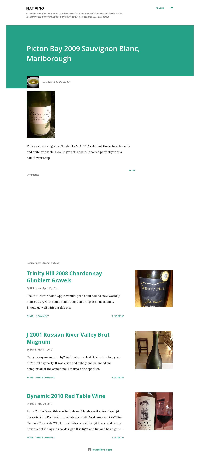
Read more (118, 316)
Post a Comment (45, 377)
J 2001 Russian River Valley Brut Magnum (68, 338)
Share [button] (132, 170)
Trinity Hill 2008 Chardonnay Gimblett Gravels (64, 277)
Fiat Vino (35, 8)
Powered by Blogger (101, 449)
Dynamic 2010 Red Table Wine (66, 395)
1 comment (42, 316)
